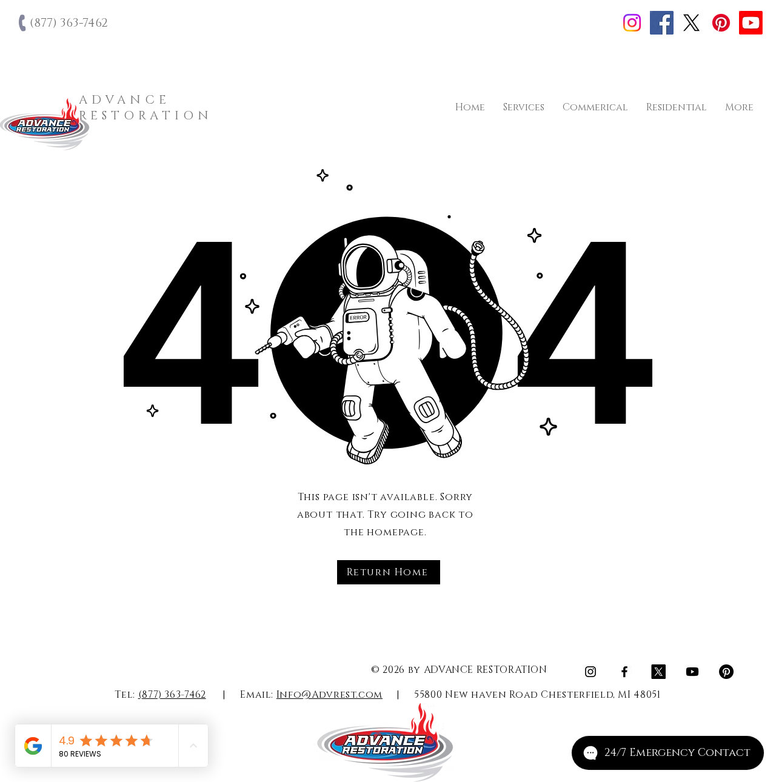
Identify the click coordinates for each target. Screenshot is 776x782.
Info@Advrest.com (329, 694)
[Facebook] (662, 23)
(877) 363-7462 (172, 694)
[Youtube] (751, 23)
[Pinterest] (721, 23)
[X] (691, 23)
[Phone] (23, 23)
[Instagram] (632, 23)
